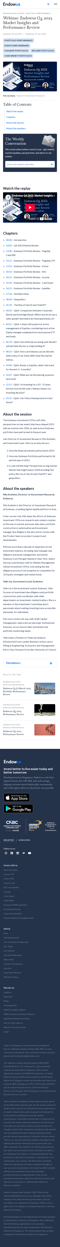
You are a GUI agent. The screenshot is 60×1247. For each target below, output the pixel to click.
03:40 (9, 245)
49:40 (9, 365)
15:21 (9, 260)
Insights (8, 992)
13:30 (9, 251)
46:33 (9, 341)
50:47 (9, 374)
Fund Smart (9, 900)
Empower (8, 996)
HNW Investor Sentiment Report (19, 1014)
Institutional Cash (12, 909)
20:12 (9, 277)
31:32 (9, 304)
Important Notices (12, 972)
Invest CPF (9, 874)
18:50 (9, 271)
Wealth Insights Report (15, 1009)
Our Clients (9, 950)
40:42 (9, 310)
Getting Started (11, 937)
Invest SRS (9, 878)
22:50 (9, 282)
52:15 (9, 384)
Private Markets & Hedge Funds (19, 918)
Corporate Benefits (13, 913)
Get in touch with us (13, 1023)
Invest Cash (9, 883)
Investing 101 (10, 1005)
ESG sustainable (11, 887)
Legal (6, 1031)
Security (8, 968)
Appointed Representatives (17, 1018)
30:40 (9, 299)
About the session (15, 122)
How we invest (11, 870)
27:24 (9, 293)
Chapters (10, 117)
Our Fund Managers (13, 955)
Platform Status (11, 977)
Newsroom (9, 959)
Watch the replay (14, 111)
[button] (54, 4)
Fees (6, 933)
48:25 (9, 351)
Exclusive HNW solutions (15, 905)
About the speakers (16, 128)
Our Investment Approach (16, 942)
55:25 (9, 398)
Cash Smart (9, 896)
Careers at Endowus (13, 964)
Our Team (8, 946)
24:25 (9, 288)
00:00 (9, 240)
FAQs (6, 1001)
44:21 (9, 324)
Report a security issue (14, 1027)
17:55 (9, 266)
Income (7, 891)
